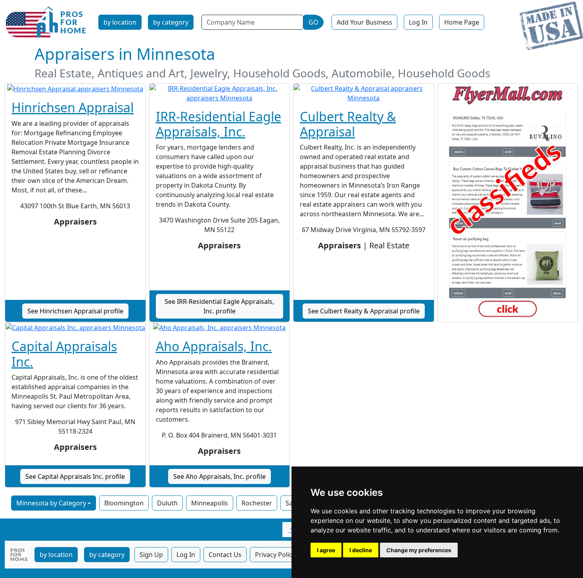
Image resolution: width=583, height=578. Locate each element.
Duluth (167, 503)
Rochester (257, 503)
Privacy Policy (275, 554)
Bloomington (124, 503)
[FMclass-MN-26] (508, 203)
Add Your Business (364, 22)
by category (170, 22)
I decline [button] (360, 550)
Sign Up (151, 554)
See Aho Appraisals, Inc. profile (219, 476)
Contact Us (225, 554)
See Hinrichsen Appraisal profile (75, 311)
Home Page (461, 22)
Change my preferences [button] (418, 550)
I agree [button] (326, 550)
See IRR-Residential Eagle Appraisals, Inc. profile (219, 306)
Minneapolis (209, 503)
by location (120, 22)
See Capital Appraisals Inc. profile (75, 476)
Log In (418, 22)
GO (313, 22)
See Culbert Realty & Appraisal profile (364, 311)
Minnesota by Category (51, 503)
